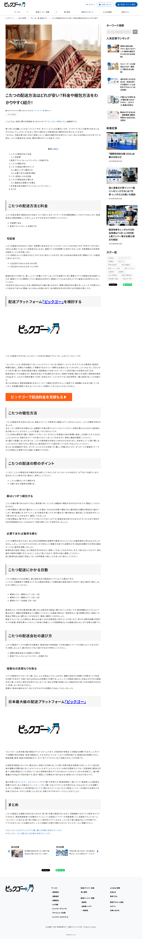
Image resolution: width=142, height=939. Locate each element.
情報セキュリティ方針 (75, 927)
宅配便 (18, 157)
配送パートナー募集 (42, 12)
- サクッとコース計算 (58, 913)
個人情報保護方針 (60, 927)
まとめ (13, 189)
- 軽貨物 (83, 902)
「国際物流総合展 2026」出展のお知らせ (122, 155)
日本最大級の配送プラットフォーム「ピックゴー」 (31, 186)
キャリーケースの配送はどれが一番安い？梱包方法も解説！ (127, 68)
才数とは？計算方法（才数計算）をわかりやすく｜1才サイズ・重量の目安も (127, 101)
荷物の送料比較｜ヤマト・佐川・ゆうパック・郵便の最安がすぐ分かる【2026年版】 (127, 51)
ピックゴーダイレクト (124, 258)
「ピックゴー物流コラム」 (57, 121)
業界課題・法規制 (113, 279)
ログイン (92, 4)
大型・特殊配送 (11, 114)
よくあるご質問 (115, 888)
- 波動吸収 (55, 896)
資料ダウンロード (87, 12)
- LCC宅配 (54, 904)
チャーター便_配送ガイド (39, 18)
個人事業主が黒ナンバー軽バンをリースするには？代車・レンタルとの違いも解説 (122, 191)
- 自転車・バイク (86, 906)
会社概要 (49, 927)
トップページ (10, 18)
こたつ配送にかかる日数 (21, 176)
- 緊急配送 (55, 892)
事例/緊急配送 (112, 265)
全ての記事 (22, 18)
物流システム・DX (129, 268)
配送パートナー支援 (114, 268)
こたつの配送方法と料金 (21, 154)
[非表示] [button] (55, 149)
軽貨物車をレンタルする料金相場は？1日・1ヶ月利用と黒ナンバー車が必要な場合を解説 (122, 234)
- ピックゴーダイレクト (59, 908)
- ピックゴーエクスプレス (59, 917)
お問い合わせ (106, 4)
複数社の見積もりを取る (25, 182)
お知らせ (113, 892)
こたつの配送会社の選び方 (22, 179)
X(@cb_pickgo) (90, 927)
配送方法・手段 (127, 279)
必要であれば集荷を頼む (25, 173)
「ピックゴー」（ (35, 785)
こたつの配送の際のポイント (22, 166)
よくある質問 (107, 12)
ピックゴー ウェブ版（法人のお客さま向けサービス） (29, 833)
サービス (17, 12)
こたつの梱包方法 (18, 163)
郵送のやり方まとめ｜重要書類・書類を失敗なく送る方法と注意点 (127, 116)
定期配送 (111, 261)
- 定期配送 (55, 900)
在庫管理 (111, 272)
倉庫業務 (121, 272)
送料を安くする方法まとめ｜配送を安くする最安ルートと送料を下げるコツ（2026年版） (127, 84)
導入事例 (67, 12)
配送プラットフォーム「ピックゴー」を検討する (30, 160)
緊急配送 (111, 258)
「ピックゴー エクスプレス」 (28, 782)
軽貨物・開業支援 (127, 275)
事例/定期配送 (125, 265)
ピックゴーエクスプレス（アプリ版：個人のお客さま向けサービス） (35, 830)
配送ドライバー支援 (87, 888)
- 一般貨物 (84, 910)
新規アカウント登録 (128, 4)
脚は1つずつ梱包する (24, 170)
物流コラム (125, 12)
